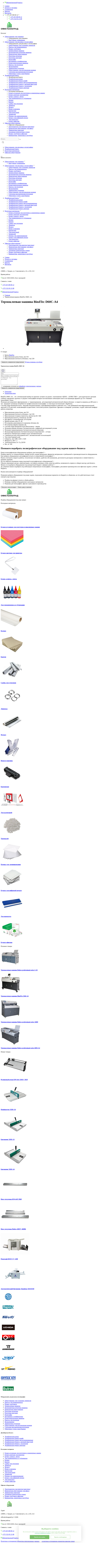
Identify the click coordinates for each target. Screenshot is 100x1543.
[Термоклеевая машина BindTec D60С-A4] (44, 348)
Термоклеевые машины (16, 51)
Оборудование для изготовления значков (22, 70)
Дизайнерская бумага (12, 75)
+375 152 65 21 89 (16, 19)
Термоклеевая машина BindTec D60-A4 (15, 996)
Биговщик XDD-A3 (8, 1139)
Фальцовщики (13, 66)
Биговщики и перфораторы (18, 61)
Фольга (11, 107)
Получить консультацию (9, 487)
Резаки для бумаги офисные (18, 134)
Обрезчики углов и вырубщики (19, 73)
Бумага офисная (14, 121)
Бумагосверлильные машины (18, 63)
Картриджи (12, 111)
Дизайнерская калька (16, 79)
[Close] (3, 371)
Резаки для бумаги (15, 49)
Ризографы (12, 59)
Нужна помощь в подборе (33, 362)
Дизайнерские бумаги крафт (18, 81)
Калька (11, 100)
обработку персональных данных (30, 386)
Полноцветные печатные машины (20, 52)
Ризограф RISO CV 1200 (9, 1259)
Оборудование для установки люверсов (22, 45)
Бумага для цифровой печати (18, 118)
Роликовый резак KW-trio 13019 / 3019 (14, 1079)
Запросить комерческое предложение (13, 362)
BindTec (11, 355)
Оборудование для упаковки (14, 36)
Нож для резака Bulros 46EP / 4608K (13, 1229)
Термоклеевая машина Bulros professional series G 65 (19, 970)
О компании (9, 9)
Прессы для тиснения (16, 65)
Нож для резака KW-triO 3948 (11, 1199)
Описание (8, 391)
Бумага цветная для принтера (18, 95)
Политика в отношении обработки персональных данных (20, 1541)
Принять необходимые (60, 1537)
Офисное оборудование (12, 123)
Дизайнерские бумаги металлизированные (23, 82)
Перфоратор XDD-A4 (8, 1109)
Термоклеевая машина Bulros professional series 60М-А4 (20, 1048)
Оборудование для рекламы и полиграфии (19, 42)
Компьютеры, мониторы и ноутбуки (21, 135)
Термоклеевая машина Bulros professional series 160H (19, 1022)
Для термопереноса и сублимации (20, 98)
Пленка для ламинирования (18, 116)
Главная (7, 295)
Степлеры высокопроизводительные (21, 72)
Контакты (8, 13)
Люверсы (12, 105)
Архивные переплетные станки (19, 132)
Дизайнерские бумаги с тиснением (20, 86)
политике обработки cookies (42, 1533)
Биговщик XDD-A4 (8, 1169)
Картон (11, 102)
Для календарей (14, 112)
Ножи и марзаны (14, 109)
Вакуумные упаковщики (17, 40)
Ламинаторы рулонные (16, 68)
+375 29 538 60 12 (16, 17)
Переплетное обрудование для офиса (21, 128)
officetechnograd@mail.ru (10, 292)
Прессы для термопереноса (18, 47)
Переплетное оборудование (18, 54)
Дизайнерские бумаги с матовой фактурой (23, 84)
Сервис (7, 6)
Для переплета (13, 119)
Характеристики (10, 393)
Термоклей (12, 114)
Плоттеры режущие (15, 58)
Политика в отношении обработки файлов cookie (58, 1541)
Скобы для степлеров (16, 104)
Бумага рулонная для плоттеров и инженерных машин (27, 93)
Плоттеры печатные (15, 56)
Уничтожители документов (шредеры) (21, 126)
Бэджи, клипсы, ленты (16, 96)
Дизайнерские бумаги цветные (19, 88)
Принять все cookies (39, 1537)
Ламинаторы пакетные (16, 130)
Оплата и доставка (11, 8)
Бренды (7, 11)
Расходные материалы (12, 89)
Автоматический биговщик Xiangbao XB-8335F (17, 1289)
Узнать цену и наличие (24, 487)
